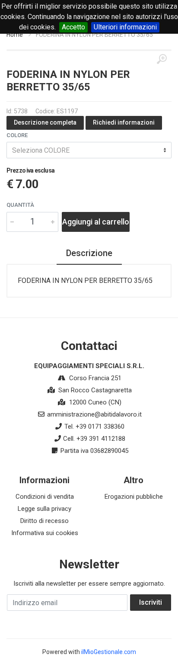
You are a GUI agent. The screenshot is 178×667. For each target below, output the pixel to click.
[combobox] (89, 150)
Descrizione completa (45, 122)
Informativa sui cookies (44, 533)
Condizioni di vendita (45, 496)
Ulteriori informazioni (125, 27)
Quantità (20, 205)
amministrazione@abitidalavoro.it (94, 414)
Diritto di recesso (44, 521)
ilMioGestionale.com (108, 651)
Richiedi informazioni (124, 122)
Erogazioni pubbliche (134, 496)
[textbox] (89, 150)
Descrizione (89, 253)
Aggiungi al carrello (95, 221)
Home (14, 34)
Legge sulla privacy (44, 509)
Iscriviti (150, 602)
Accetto (73, 27)
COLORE (17, 135)
